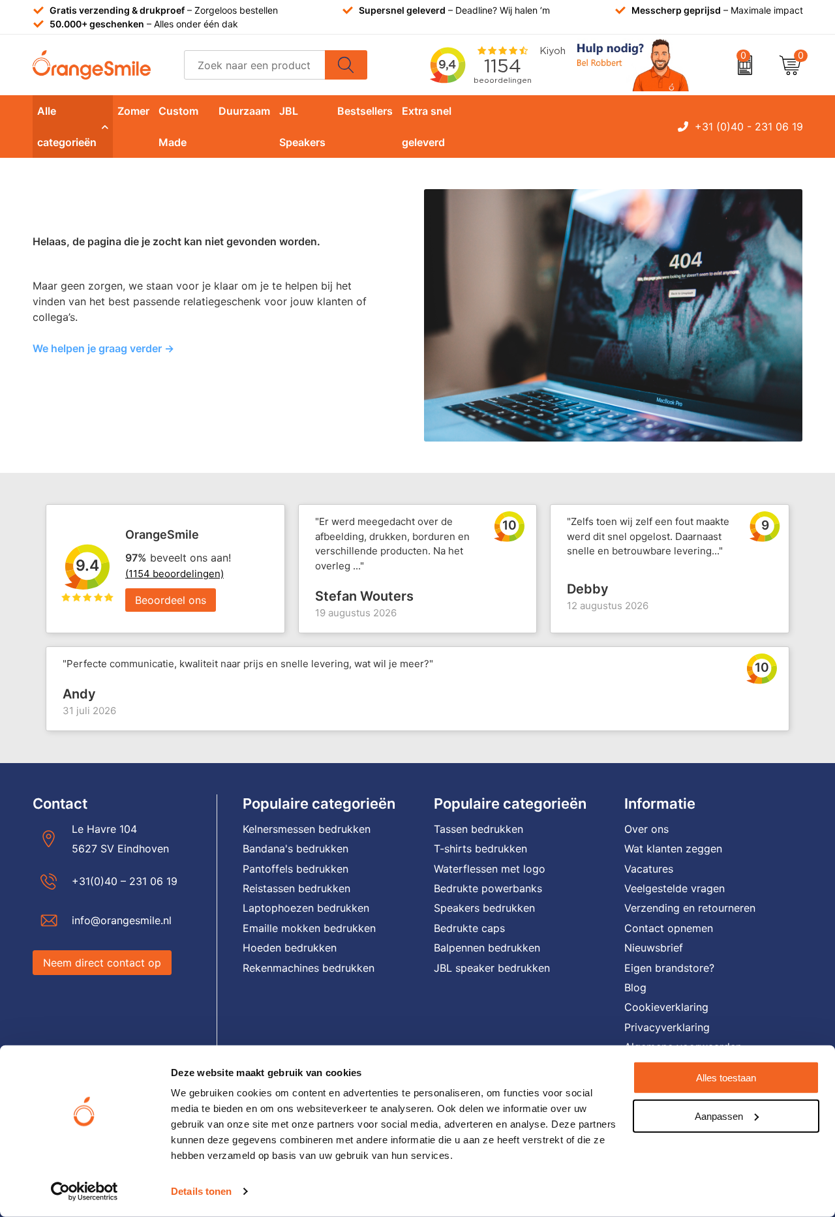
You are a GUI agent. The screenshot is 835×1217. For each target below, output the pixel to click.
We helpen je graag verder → (103, 348)
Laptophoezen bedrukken (306, 907)
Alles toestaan (726, 1077)
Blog (635, 987)
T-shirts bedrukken (480, 848)
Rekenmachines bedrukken (308, 967)
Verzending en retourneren (689, 907)
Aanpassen (719, 1115)
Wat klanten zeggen (673, 848)
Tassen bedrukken (478, 828)
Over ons (646, 828)
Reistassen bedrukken (296, 888)
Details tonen (201, 1191)
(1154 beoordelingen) (174, 573)
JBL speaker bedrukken (492, 967)
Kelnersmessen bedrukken (307, 828)
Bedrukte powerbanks (488, 888)
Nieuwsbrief (653, 947)
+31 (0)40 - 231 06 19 (749, 126)
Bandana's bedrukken (295, 848)
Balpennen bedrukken (487, 947)
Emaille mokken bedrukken (309, 928)
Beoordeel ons (170, 600)
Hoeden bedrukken (290, 947)
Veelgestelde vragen (674, 888)
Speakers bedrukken (484, 907)
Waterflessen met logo (489, 868)
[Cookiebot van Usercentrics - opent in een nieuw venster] (84, 1191)
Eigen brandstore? (669, 967)
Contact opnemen (668, 928)
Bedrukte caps (469, 928)
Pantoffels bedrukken (295, 868)
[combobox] (255, 65)
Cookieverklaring (666, 1007)
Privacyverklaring (667, 1027)
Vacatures (648, 868)
